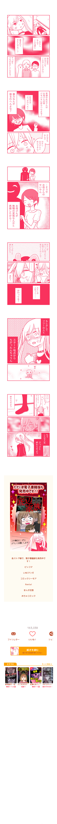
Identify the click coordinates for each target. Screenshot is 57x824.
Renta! (28, 584)
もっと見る (46, 697)
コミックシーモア (28, 578)
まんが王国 (29, 590)
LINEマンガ (28, 572)
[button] (28, 326)
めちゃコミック (29, 596)
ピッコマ (28, 567)
